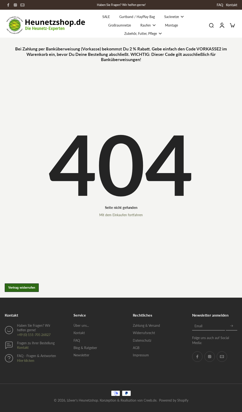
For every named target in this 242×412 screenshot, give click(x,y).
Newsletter (81, 355)
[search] (211, 25)
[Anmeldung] (221, 25)
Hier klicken (25, 360)
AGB (136, 348)
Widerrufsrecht (144, 333)
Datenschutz (142, 340)
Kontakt (231, 5)
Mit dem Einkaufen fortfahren (121, 215)
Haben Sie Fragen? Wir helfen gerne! (121, 5)
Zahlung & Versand (146, 325)
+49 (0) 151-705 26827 (34, 335)
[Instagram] (15, 5)
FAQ (220, 5)
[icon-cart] (232, 25)
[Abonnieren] (231, 326)
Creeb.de (150, 400)
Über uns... (81, 325)
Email (198, 326)
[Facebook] (8, 5)
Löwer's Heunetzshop (82, 400)
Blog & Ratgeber (85, 348)
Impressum (141, 355)
